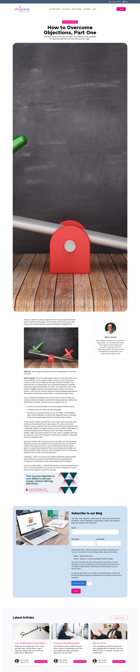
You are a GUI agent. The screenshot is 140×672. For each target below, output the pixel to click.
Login (121, 9)
